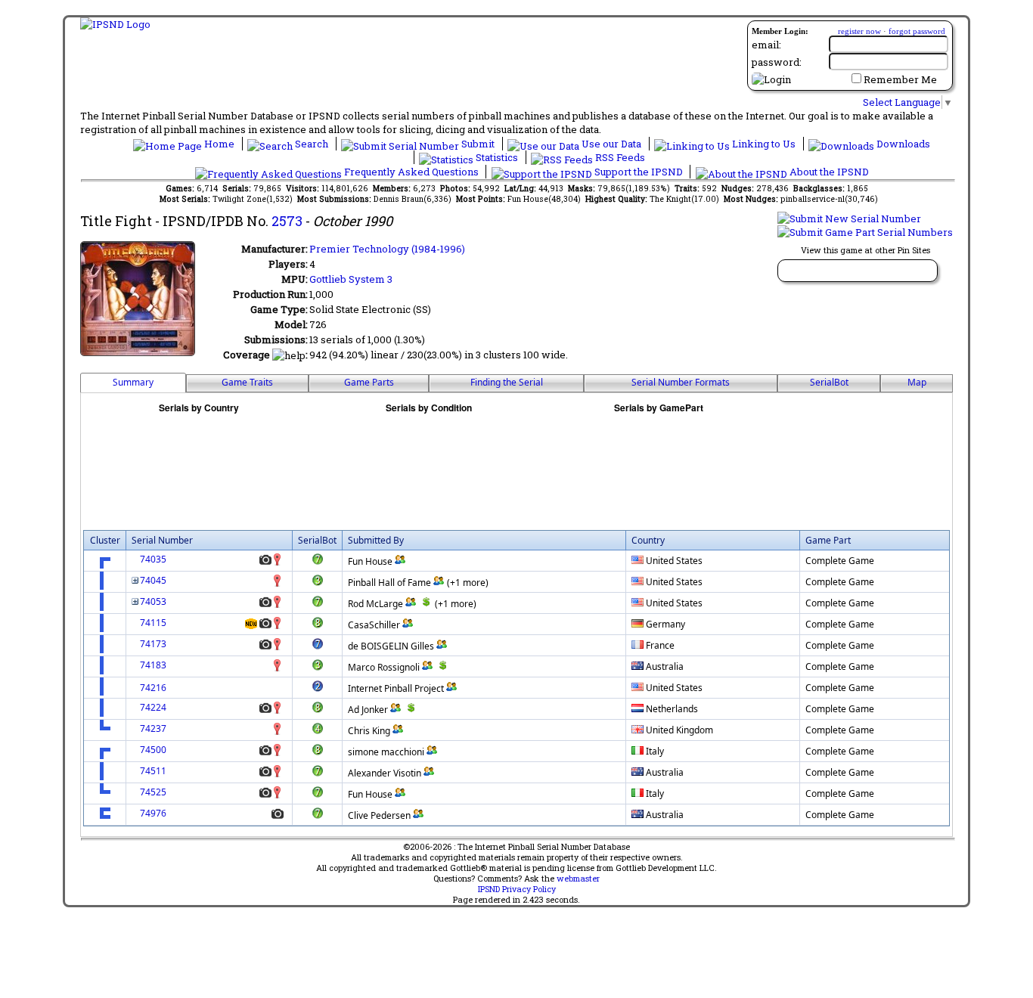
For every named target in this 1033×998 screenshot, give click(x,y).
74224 (153, 707)
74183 (153, 665)
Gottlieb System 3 (350, 279)
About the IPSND (828, 171)
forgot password (917, 31)
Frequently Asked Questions (411, 171)
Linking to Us (764, 143)
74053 (153, 601)
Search (311, 143)
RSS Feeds (619, 157)
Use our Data (611, 143)
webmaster (578, 878)
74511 (153, 770)
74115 (153, 622)
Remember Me (900, 79)
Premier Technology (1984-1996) (387, 249)
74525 (153, 792)
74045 (153, 580)
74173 (153, 643)
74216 (153, 687)
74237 (153, 728)
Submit (478, 143)
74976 (153, 813)
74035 (153, 559)
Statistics (496, 157)
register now (859, 31)
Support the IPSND (638, 171)
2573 (286, 221)
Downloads (902, 143)
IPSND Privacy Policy (517, 889)
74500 (153, 749)
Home (219, 143)
